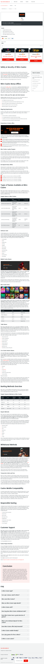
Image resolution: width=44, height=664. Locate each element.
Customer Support (34, 86)
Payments (27, 1)
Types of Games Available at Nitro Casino (37, 78)
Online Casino (15, 1)
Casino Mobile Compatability (36, 83)
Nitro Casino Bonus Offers (36, 75)
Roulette (4, 369)
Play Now (8, 59)
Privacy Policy (33, 1)
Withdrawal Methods (35, 81)
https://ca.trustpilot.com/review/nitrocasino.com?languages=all (13, 559)
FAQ (33, 90)
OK (25, 660)
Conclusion (34, 88)
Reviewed (21, 1)
